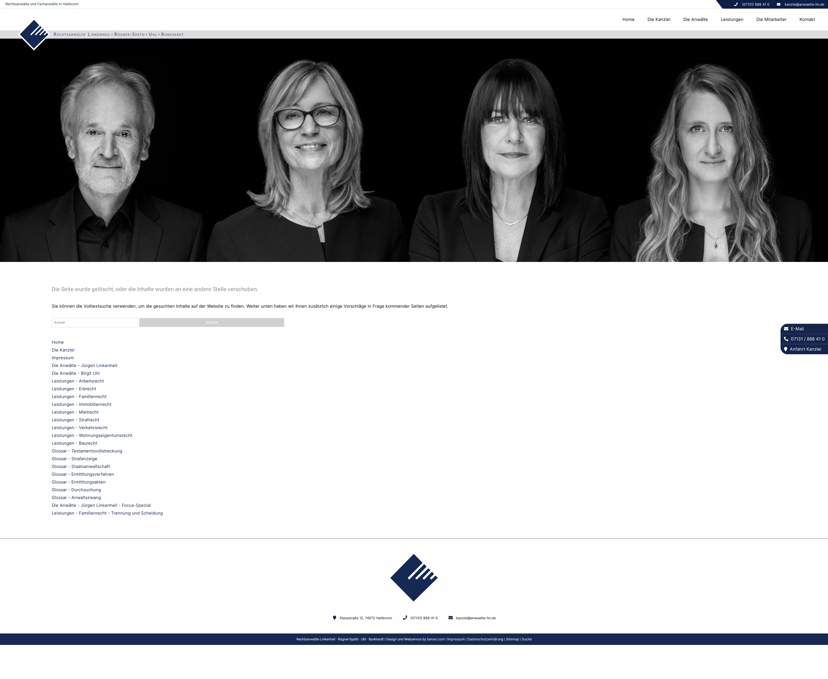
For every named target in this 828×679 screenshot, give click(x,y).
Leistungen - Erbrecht (74, 388)
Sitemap (512, 639)
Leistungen (732, 19)
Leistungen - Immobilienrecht (81, 404)
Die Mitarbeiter (771, 19)
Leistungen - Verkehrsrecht (80, 427)
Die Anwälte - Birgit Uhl (76, 373)
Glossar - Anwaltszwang (76, 497)
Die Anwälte (695, 19)
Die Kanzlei (659, 19)
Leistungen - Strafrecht (75, 419)
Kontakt (807, 19)
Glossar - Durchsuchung (76, 489)
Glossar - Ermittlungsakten (79, 482)
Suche (527, 639)
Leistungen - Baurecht (74, 443)
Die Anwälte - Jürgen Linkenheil (84, 365)
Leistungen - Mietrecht (75, 412)
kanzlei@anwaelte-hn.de (804, 4)
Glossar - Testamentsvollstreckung (87, 451)
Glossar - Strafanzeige (74, 458)
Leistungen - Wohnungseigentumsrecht (92, 435)
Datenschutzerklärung (485, 639)
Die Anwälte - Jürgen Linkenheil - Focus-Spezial (101, 505)
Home (629, 19)
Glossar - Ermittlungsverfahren (83, 474)
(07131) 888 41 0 (424, 618)
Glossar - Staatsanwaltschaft (81, 466)
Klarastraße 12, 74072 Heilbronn (366, 618)
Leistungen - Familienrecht (79, 396)
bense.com (436, 639)
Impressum (63, 357)
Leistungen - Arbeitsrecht (78, 381)
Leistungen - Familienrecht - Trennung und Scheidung (107, 513)
